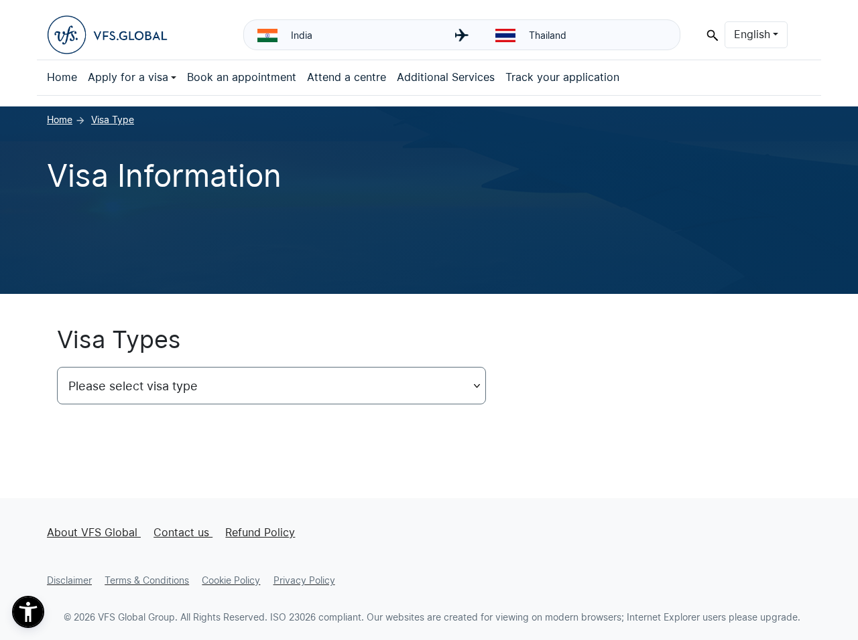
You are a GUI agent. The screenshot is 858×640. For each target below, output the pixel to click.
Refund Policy (260, 532)
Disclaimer (69, 580)
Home (62, 77)
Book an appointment (241, 77)
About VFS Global (94, 532)
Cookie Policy (231, 580)
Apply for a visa (128, 77)
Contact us (183, 532)
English (760, 34)
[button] (28, 612)
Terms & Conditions (147, 580)
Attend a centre (346, 77)
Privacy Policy (304, 580)
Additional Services (446, 77)
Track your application (562, 77)
